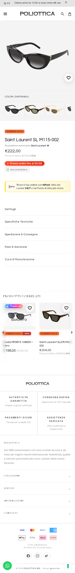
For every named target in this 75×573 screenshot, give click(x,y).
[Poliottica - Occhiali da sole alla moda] (38, 14)
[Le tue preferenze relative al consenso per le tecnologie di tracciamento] (68, 566)
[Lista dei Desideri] (68, 77)
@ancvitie (55, 568)
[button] (5, 13)
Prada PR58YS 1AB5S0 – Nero (18, 344)
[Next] (71, 332)
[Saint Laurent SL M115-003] (35, 109)
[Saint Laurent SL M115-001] (15, 109)
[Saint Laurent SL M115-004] (55, 109)
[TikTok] (46, 556)
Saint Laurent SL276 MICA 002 (55, 344)
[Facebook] (28, 556)
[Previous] (3, 332)
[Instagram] (37, 556)
